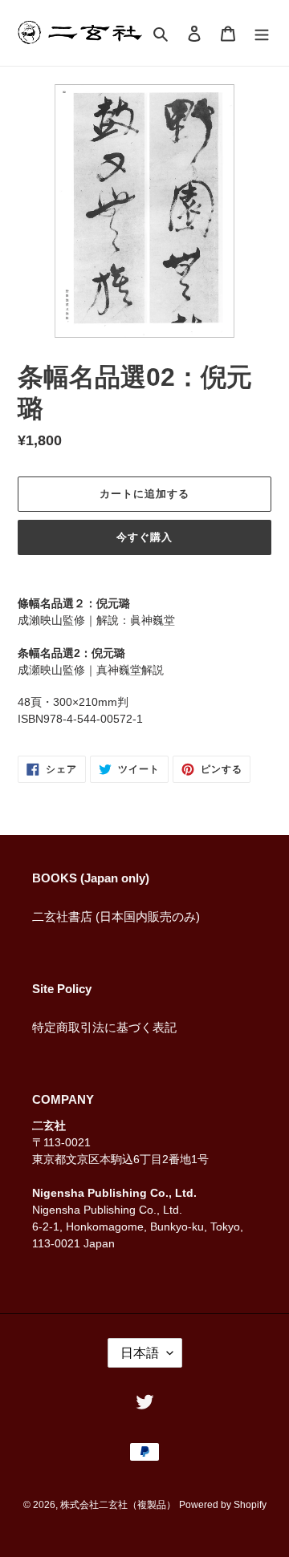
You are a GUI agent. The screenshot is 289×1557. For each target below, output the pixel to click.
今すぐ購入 (144, 537)
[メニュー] (262, 33)
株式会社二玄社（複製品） (118, 1504)
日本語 (139, 1353)
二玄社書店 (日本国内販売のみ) (116, 916)
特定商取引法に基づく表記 (104, 1027)
